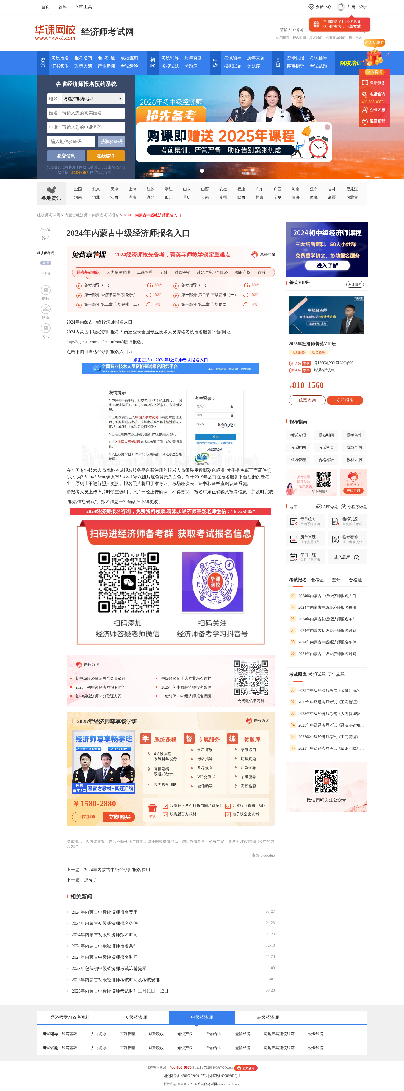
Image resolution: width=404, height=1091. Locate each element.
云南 (205, 197)
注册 (351, 7)
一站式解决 (303, 486)
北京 (96, 189)
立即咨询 (374, 72)
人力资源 (98, 1034)
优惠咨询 (307, 400)
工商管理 (127, 1034)
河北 (96, 197)
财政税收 (156, 1034)
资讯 (42, 62)
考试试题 (318, 66)
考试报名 (60, 58)
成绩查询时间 (335, 38)
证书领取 (60, 66)
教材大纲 (354, 460)
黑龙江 (352, 189)
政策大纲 (83, 66)
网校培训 (351, 63)
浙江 (169, 189)
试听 (158, 285)
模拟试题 (170, 66)
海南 (296, 189)
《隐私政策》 (79, 172)
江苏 (150, 189)
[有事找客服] (246, 1068)
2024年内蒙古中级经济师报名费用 (117, 869)
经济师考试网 (107, 32)
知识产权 (185, 1034)
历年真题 (193, 58)
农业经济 (315, 1034)
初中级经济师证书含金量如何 (101, 678)
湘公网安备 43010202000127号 (185, 1076)
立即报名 (345, 400)
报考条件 (354, 435)
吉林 (332, 189)
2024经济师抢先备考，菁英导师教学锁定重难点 (173, 254)
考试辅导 (170, 58)
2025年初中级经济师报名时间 (101, 687)
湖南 (132, 197)
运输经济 (242, 1034)
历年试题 (355, 38)
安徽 (223, 189)
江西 (114, 197)
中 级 (215, 62)
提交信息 (66, 155)
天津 (114, 189)
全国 (78, 189)
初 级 (152, 62)
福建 (241, 189)
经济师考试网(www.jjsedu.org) (219, 1084)
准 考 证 (106, 58)
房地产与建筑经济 (279, 1034)
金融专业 (214, 1034)
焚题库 (191, 66)
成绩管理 (298, 460)
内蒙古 (352, 197)
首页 (45, 6)
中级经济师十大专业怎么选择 (186, 678)
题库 (62, 6)
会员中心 (323, 7)
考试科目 (326, 447)
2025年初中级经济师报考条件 (186, 687)
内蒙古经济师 (76, 215)
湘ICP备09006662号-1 (224, 1076)
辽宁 (314, 189)
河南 (78, 197)
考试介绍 (298, 435)
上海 (132, 189)
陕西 (241, 197)
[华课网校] (57, 30)
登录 (363, 7)
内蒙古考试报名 (105, 215)
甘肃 (259, 197)
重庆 (187, 197)
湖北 (150, 197)
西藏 (314, 197)
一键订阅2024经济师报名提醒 (186, 696)
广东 (259, 189)
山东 (187, 189)
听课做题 (303, 482)
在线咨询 (106, 155)
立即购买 (120, 817)
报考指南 (83, 58)
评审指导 (295, 66)
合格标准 (326, 460)
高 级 (278, 62)
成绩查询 (129, 58)
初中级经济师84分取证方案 (99, 696)
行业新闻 (106, 66)
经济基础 (69, 1034)
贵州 (223, 197)
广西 (277, 189)
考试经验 (129, 66)
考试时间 (315, 38)
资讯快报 (295, 58)
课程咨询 (267, 255)
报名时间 (299, 38)
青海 (296, 197)
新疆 (332, 197)
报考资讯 (303, 477)
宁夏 (277, 197)
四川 (169, 197)
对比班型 (355, 284)
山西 (205, 189)
